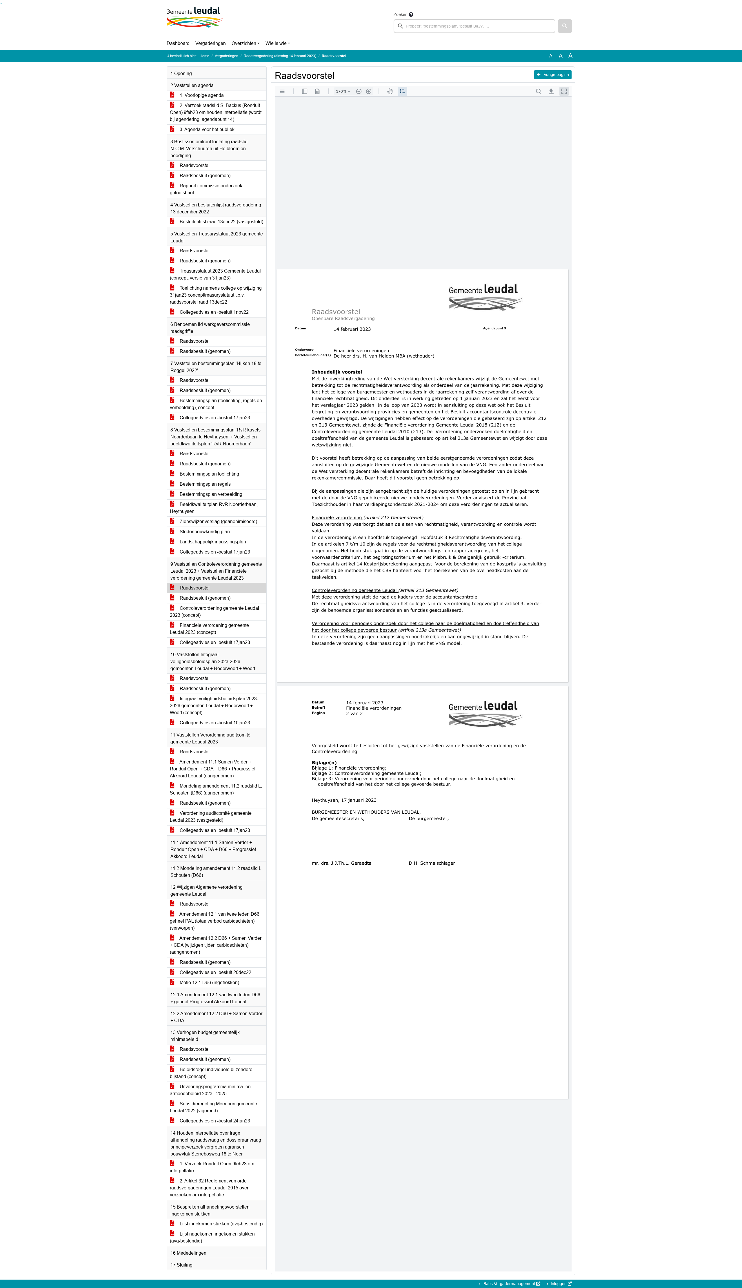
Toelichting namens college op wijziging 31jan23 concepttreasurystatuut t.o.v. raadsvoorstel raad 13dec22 (216, 295)
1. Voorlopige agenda (201, 95)
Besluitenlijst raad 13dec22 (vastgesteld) (221, 221)
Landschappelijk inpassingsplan (212, 541)
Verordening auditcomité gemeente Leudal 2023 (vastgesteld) (211, 817)
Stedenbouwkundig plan (204, 531)
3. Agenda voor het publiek (206, 129)
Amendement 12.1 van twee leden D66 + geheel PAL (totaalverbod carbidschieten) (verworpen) (216, 921)
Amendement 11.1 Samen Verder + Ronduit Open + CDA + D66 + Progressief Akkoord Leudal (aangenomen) (212, 768)
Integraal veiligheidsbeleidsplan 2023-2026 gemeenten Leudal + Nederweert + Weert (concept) (214, 705)
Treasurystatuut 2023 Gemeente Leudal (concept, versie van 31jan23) (215, 274)
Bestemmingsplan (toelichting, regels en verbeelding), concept (216, 404)
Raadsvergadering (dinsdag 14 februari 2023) (280, 56)
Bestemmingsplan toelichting (209, 473)
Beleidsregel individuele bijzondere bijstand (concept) (211, 1073)
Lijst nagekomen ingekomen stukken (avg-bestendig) (212, 1237)
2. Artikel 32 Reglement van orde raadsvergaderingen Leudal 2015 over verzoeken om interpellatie (209, 1187)
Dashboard (178, 43)
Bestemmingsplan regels (205, 484)
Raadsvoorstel (194, 165)
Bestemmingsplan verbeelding (210, 494)
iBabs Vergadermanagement (508, 1283)
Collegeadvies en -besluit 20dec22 (215, 972)
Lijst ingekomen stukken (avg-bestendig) (221, 1223)
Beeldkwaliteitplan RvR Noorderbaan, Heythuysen (214, 508)
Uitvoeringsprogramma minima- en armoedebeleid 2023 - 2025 (210, 1090)
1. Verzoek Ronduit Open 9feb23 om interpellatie (212, 1167)
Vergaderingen (210, 43)
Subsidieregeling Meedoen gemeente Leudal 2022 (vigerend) (213, 1107)
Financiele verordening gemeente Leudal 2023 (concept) (209, 629)
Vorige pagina (556, 74)
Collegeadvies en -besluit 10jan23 (214, 722)
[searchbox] (474, 26)
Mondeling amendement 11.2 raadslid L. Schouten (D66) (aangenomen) (216, 789)
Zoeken (401, 14)
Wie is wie (276, 43)
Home (204, 56)
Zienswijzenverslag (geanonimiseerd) (218, 521)
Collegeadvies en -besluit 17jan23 (214, 417)
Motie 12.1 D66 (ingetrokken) (209, 982)
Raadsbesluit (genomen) (204, 175)
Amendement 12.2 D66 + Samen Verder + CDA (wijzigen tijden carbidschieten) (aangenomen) (215, 945)
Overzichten (244, 43)
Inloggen (559, 1283)
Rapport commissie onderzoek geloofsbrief (206, 189)
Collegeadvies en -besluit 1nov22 (214, 312)
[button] (565, 26)
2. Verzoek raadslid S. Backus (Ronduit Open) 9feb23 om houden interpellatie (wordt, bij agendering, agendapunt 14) (216, 112)
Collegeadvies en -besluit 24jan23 (214, 1120)
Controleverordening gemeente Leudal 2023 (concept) (214, 612)
